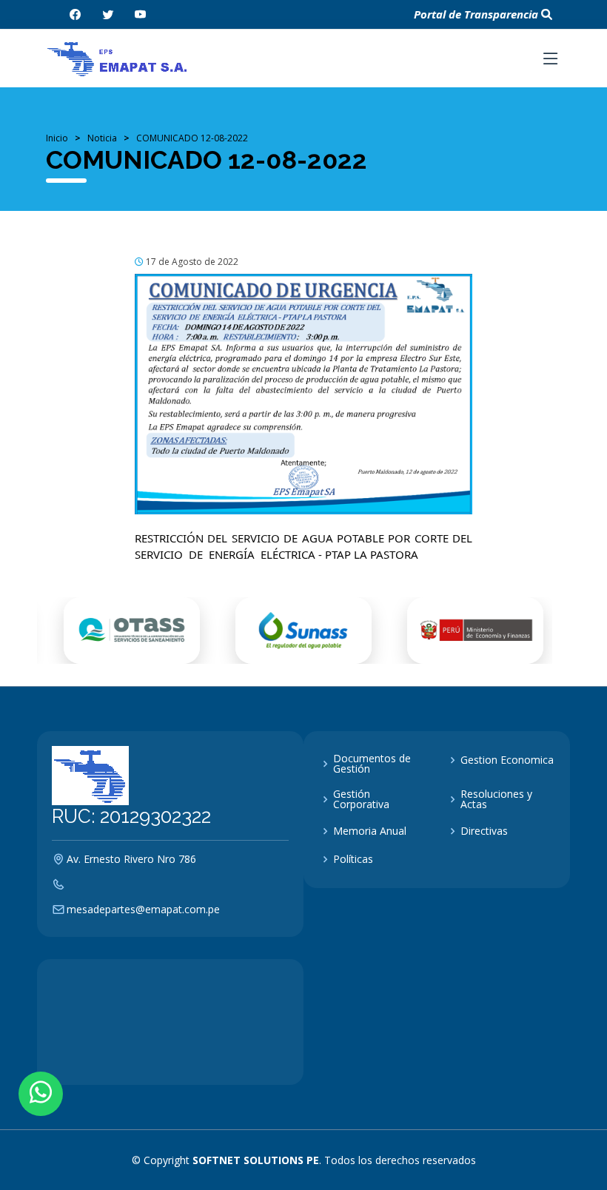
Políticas (353, 859)
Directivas (484, 831)
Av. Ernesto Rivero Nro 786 (131, 859)
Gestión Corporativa (361, 799)
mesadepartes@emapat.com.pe (143, 909)
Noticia (102, 138)
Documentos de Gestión (372, 763)
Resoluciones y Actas (496, 799)
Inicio (57, 138)
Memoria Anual (369, 831)
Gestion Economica (507, 760)
